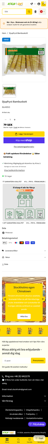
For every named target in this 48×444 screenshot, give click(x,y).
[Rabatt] (42, 12)
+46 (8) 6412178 (22, 376)
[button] (4, 4)
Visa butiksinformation (14, 170)
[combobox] (17, 12)
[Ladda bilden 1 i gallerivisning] (9, 91)
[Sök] (29, 11)
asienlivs (27, 433)
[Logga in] (39, 4)
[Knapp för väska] (35, 11)
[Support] (33, 4)
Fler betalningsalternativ (24, 147)
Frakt (15, 127)
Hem (4, 33)
